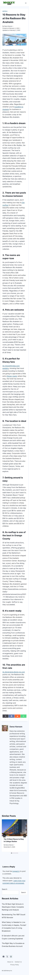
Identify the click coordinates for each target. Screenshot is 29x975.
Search (4, 889)
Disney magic (12, 376)
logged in (16, 871)
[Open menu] (25, 3)
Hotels (4, 11)
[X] (7, 956)
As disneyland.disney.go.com (13, 672)
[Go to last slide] (4, 835)
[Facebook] (3, 956)
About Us (10, 962)
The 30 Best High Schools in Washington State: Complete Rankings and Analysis (13, 907)
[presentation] (14, 827)
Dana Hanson (8, 26)
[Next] (24, 835)
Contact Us (18, 962)
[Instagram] (11, 956)
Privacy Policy (14, 965)
